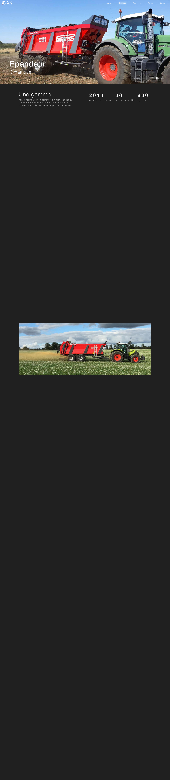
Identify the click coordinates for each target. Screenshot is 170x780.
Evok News (137, 3)
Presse (150, 3)
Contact (162, 3)
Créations (122, 3)
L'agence (109, 3)
